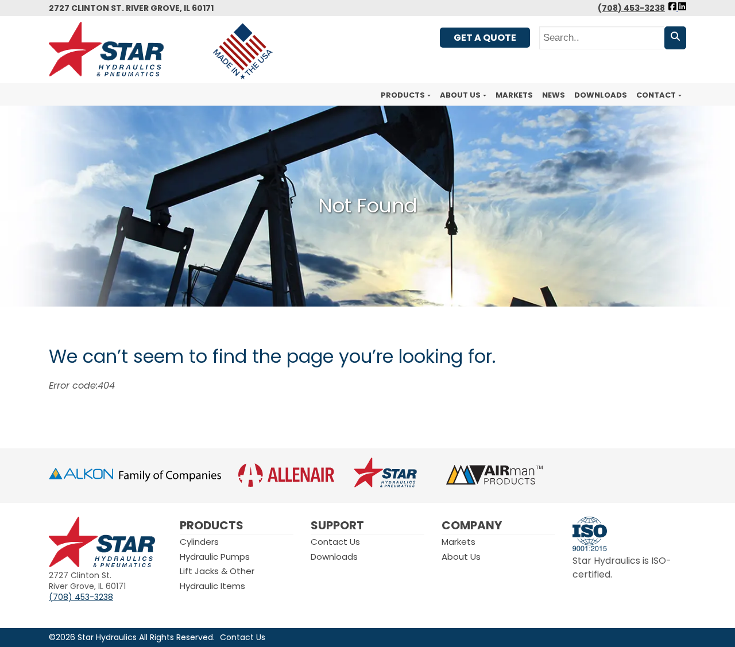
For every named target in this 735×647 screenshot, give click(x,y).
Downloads (600, 95)
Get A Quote (485, 37)
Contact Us (335, 542)
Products (403, 95)
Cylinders (199, 542)
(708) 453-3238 (631, 8)
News (553, 95)
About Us (460, 95)
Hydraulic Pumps (215, 557)
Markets (514, 95)
